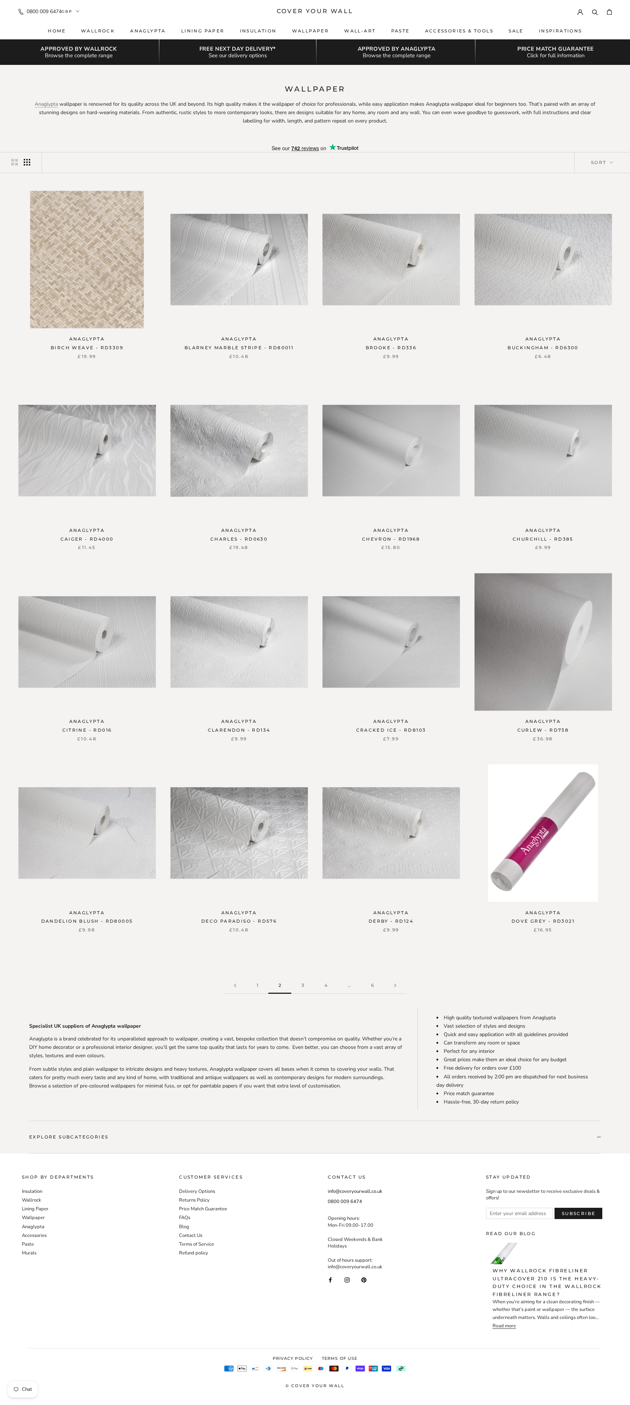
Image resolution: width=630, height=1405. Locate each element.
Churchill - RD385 (543, 539)
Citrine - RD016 (87, 730)
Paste (400, 31)
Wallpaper (310, 31)
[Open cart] (609, 11)
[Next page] (395, 985)
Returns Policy (194, 1200)
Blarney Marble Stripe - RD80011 (238, 347)
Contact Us (190, 1235)
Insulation (258, 31)
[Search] (595, 11)
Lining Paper (35, 1209)
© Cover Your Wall (315, 1385)
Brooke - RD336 (391, 347)
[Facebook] (330, 1279)
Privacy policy (293, 1358)
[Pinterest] (363, 1279)
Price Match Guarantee (203, 1209)
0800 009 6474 (44, 11)
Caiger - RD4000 (87, 539)
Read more (504, 1326)
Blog (184, 1226)
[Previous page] (235, 985)
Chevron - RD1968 (391, 539)
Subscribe (579, 1213)
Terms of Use (339, 1358)
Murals (29, 1253)
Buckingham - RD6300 (543, 347)
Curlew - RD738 (543, 730)
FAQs (184, 1217)
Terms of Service (196, 1244)
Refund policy (193, 1253)
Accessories (34, 1235)
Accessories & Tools (459, 31)
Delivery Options (197, 1191)
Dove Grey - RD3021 (543, 921)
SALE (516, 31)
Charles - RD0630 (239, 539)
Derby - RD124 (391, 921)
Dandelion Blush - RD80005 (87, 921)
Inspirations (560, 31)
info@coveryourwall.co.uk (355, 1191)
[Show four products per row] (27, 162)
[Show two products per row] (14, 162)
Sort (599, 162)
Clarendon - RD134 (239, 730)
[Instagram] (347, 1279)
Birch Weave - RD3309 (87, 347)
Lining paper (203, 31)
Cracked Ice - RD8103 (391, 730)
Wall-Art (360, 31)
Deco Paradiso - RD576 (239, 921)
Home (57, 31)
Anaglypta (148, 31)
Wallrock (98, 31)
